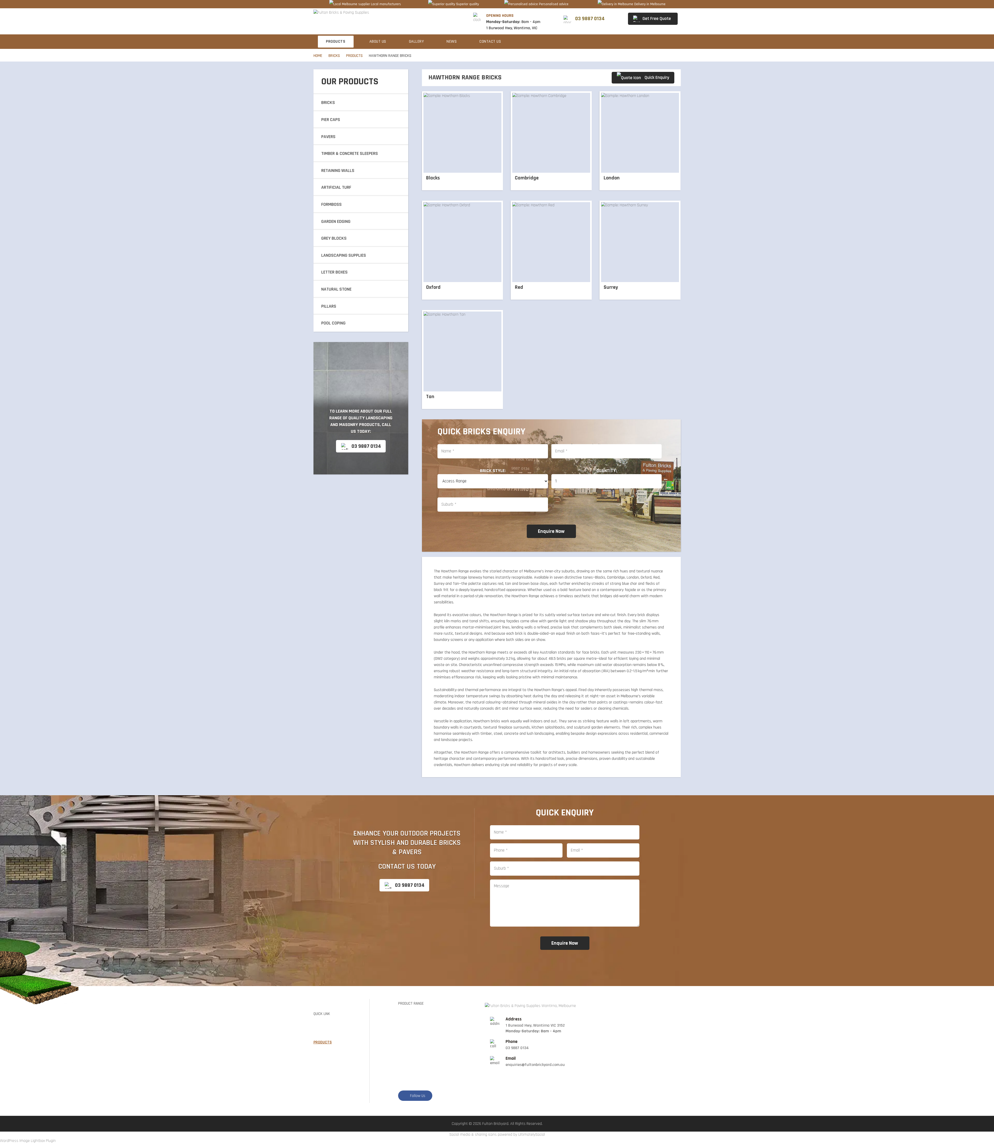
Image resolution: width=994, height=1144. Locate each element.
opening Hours (500, 15)
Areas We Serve (328, 1060)
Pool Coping (333, 323)
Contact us (490, 41)
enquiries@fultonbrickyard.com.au (535, 1064)
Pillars (328, 306)
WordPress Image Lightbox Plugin (28, 1140)
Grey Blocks (334, 238)
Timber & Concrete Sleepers (349, 153)
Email (511, 1058)
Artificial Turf (336, 187)
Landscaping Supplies (343, 255)
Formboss (331, 204)
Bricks (334, 55)
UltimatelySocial (531, 1134)
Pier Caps (330, 120)
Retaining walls (337, 170)
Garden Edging (335, 221)
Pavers (328, 137)
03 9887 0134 (366, 446)
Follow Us (417, 1095)
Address (514, 1019)
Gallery (416, 41)
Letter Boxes (334, 272)
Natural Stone (336, 289)
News (452, 41)
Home (317, 55)
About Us (377, 41)
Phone (511, 1041)
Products (335, 41)
